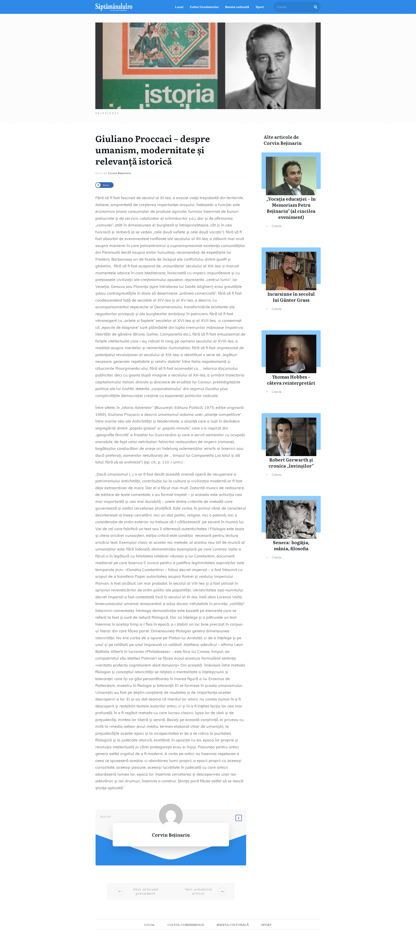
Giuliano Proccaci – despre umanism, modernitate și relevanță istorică (152, 149)
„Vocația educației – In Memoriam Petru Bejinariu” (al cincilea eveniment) (291, 193)
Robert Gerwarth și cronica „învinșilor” (291, 448)
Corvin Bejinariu (283, 143)
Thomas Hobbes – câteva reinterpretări (291, 365)
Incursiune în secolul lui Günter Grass (291, 282)
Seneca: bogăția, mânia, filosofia (291, 531)
